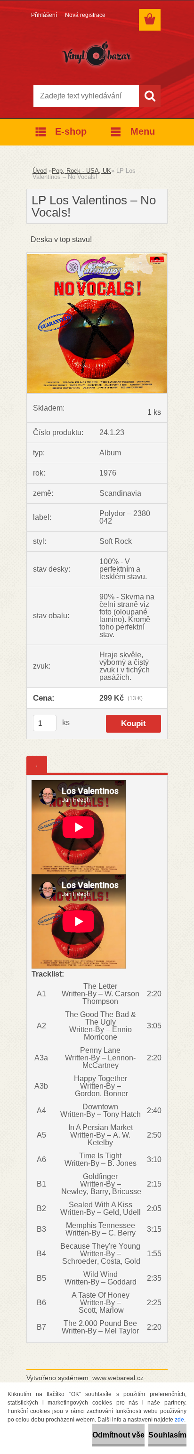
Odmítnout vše (118, 1435)
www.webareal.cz (118, 1377)
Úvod (39, 170)
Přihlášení (44, 15)
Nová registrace (85, 15)
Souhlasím (167, 1435)
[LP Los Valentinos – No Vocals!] (97, 256)
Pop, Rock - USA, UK (81, 170)
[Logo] (97, 55)
